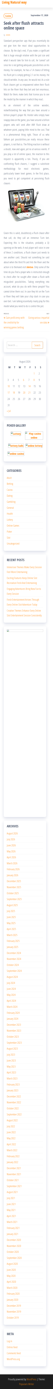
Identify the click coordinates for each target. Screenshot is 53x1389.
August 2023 (12, 1048)
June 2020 (11, 1270)
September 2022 (14, 1114)
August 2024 (12, 977)
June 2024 (11, 989)
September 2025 (14, 899)
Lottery (10, 519)
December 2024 (14, 953)
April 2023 (11, 1072)
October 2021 (13, 1180)
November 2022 (14, 1102)
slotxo (29, 267)
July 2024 (11, 983)
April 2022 (11, 1144)
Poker (9, 531)
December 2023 (14, 1024)
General (10, 507)
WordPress (31, 1379)
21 (29, 392)
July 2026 (11, 839)
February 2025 (13, 941)
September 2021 (14, 1186)
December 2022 (14, 1096)
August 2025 (12, 905)
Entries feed (12, 1347)
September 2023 (14, 1042)
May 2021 (11, 1210)
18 (14, 392)
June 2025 (11, 917)
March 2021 (12, 1222)
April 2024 (11, 1000)
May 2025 (11, 923)
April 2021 (11, 1216)
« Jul (9, 411)
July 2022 (11, 1126)
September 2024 (14, 971)
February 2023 (13, 1084)
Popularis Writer (26, 1384)
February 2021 (13, 1228)
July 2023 (11, 1054)
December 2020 (14, 1240)
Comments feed (14, 1353)
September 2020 (14, 1258)
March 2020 (12, 1287)
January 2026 (12, 875)
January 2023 (12, 1090)
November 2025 (14, 887)
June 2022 (11, 1132)
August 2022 (12, 1120)
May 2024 (11, 995)
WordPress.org (13, 1359)
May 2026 (11, 851)
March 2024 (12, 1006)
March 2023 (12, 1078)
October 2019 (13, 1317)
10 (9, 386)
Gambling (11, 501)
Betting (10, 483)
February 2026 (13, 869)
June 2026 (11, 845)
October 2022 (13, 1108)
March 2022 (12, 1150)
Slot (8, 537)
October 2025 (13, 893)
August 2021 (12, 1192)
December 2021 (14, 1168)
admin (8, 35)
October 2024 (13, 965)
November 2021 (14, 1174)
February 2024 (13, 1012)
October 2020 (13, 1252)
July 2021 (11, 1198)
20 (24, 392)
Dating (9, 495)
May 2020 (11, 1276)
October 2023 (13, 1036)
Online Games (13, 525)
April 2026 (11, 857)
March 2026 (12, 863)
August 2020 (12, 1263)
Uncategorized (13, 543)
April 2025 (11, 929)
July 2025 (11, 911)
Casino (8, 15)
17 (9, 392)
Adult (9, 478)
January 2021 (12, 1234)
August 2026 (12, 833)
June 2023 (11, 1060)
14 (29, 386)
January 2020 (12, 1299)
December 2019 (14, 1305)
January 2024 (12, 1018)
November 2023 (14, 1030)
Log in (9, 1341)
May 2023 (11, 1066)
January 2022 (12, 1162)
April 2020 (11, 1281)
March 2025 (12, 935)
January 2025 (12, 947)
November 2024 (14, 959)
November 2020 (14, 1246)
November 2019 (14, 1311)
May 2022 (11, 1138)
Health (10, 513)
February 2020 (13, 1293)
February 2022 (13, 1156)
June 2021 (11, 1204)
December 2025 (14, 881)
